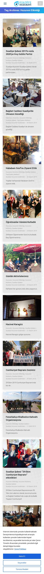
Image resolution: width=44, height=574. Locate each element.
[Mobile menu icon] (40, 3)
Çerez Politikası (20, 549)
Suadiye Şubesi (17, 60)
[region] (22, 550)
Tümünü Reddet (22, 569)
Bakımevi (9, 118)
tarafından (15, 63)
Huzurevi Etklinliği (19, 58)
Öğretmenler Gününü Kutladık (21, 222)
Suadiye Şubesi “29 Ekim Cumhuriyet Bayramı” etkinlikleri (18, 474)
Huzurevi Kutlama (25, 481)
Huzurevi (9, 58)
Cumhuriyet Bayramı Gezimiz (20, 370)
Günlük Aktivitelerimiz (17, 276)
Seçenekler (22, 563)
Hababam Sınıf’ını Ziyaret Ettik (21, 168)
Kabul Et (22, 556)
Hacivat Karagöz (14, 324)
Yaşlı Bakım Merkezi (23, 120)
